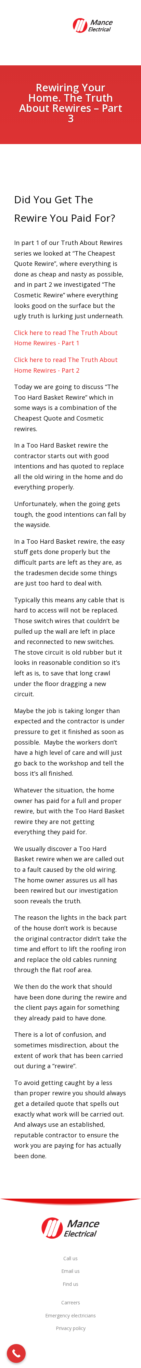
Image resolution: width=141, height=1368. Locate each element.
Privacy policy (71, 1328)
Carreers (70, 1302)
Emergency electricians (70, 1315)
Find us (70, 1284)
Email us (70, 1271)
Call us (70, 1258)
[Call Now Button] (16, 1353)
